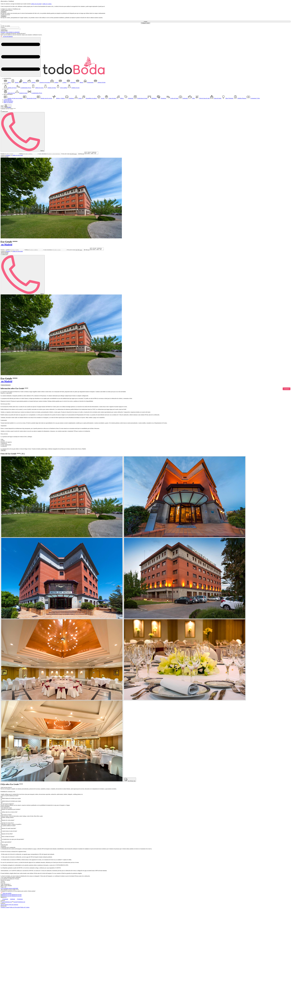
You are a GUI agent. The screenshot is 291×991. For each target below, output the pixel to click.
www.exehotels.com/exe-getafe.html (9, 888)
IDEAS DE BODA (8, 101)
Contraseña (3, 29)
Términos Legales (5, 907)
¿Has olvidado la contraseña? (13, 32)
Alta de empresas (5, 904)
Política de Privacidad (14, 907)
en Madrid (6, 244)
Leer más (3, 450)
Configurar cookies (145, 23)
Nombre (3, 154)
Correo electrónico (42, 154)
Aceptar (145, 21)
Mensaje (82, 154)
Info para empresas (13, 904)
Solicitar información (5, 385)
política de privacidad (36, 3)
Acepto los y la (12, 155)
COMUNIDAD (7, 99)
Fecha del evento (66, 154)
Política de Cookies (24, 907)
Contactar (286, 388)
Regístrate (3, 32)
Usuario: (3, 27)
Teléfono (21, 154)
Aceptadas (3, 11)
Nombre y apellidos (5, 249)
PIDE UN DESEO (8, 102)
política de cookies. (47, 3)
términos (8, 155)
